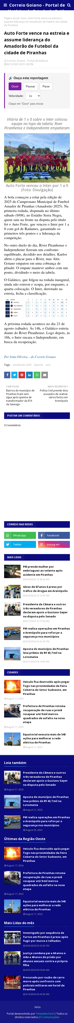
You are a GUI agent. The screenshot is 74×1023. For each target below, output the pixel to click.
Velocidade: (16, 95)
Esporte (38, 365)
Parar (46, 86)
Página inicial (11, 18)
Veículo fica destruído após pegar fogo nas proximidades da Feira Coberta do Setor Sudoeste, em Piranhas (46, 688)
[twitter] (20, 544)
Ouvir (15, 86)
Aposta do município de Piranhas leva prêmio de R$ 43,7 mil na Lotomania (46, 653)
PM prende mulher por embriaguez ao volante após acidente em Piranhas (42, 570)
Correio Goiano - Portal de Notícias (27, 60)
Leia (23, 18)
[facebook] (54, 535)
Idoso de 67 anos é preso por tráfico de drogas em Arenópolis (45, 589)
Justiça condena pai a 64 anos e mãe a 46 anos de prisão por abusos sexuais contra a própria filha (45, 959)
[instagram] (54, 544)
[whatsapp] (20, 535)
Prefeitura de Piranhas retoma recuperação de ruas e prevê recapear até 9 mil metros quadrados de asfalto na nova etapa (44, 714)
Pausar (30, 86)
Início (38, 1007)
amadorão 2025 (22, 365)
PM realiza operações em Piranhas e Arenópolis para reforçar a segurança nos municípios (46, 632)
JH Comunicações (49, 1017)
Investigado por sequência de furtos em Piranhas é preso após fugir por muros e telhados (45, 937)
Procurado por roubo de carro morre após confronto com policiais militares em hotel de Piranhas (44, 983)
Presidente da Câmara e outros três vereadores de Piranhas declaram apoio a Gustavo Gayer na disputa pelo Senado (45, 610)
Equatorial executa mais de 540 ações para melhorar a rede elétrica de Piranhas (44, 738)
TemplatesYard (45, 1013)
